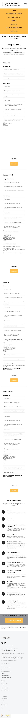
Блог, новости (3, 705)
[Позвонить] (5, 643)
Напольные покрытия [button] (13, 17)
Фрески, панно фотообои (14, 13)
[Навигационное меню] (25, 4)
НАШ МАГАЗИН (14, 31)
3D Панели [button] (14, 24)
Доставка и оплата (4, 704)
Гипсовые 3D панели (5, 675)
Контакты (3, 702)
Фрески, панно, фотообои (5, 671)
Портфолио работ (4, 684)
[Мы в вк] (2, 643)
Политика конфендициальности (7, 709)
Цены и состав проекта (5, 686)
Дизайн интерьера (5, 683)
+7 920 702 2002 (9, 646)
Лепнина (14, 20)
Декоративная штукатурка (14, 27)
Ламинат (3, 665)
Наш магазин (4, 696)
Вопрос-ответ (3, 707)
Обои (14, 10)
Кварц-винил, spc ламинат (6, 667)
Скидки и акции (4, 698)
